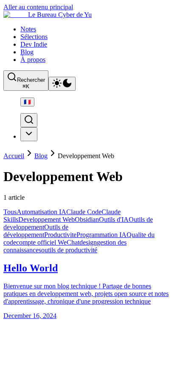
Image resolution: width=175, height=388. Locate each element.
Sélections (34, 36)
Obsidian (87, 219)
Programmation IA (101, 234)
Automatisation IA (41, 211)
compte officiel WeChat (47, 242)
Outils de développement (35, 230)
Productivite (60, 234)
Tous (10, 211)
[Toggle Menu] (28, 134)
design (88, 242)
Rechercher (31, 83)
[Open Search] (28, 120)
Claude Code (84, 211)
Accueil (13, 155)
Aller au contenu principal (38, 7)
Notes (28, 29)
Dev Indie (33, 44)
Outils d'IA (114, 219)
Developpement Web (46, 219)
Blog (27, 52)
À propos (32, 59)
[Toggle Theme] (62, 84)
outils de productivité (69, 250)
